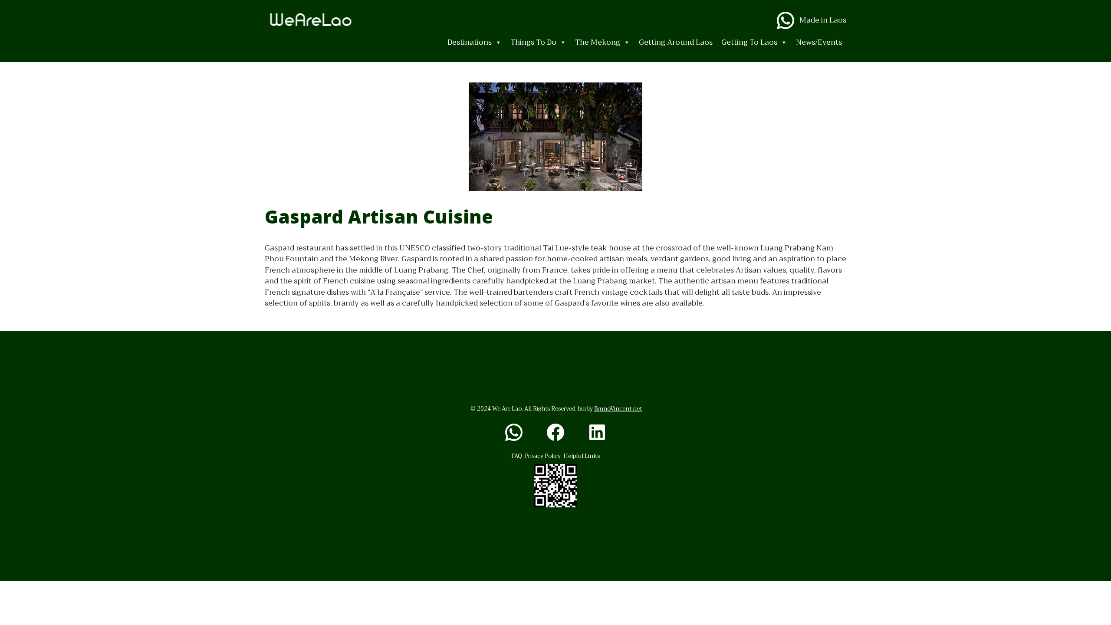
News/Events (819, 42)
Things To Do (533, 42)
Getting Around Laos (676, 42)
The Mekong (597, 42)
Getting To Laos (749, 42)
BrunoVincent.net (618, 409)
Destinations (469, 42)
